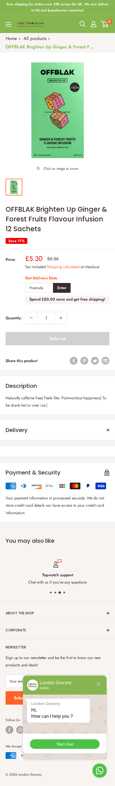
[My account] (93, 24)
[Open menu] (8, 24)
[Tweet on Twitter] (95, 361)
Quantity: (14, 318)
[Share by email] (105, 361)
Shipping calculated (63, 267)
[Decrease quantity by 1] (31, 318)
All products (34, 38)
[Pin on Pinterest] (84, 361)
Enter (61, 288)
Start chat (64, 744)
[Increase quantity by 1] (61, 318)
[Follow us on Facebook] (9, 730)
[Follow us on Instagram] (20, 730)
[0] (104, 24)
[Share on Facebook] (74, 361)
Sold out (58, 339)
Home (11, 38)
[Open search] (83, 24)
